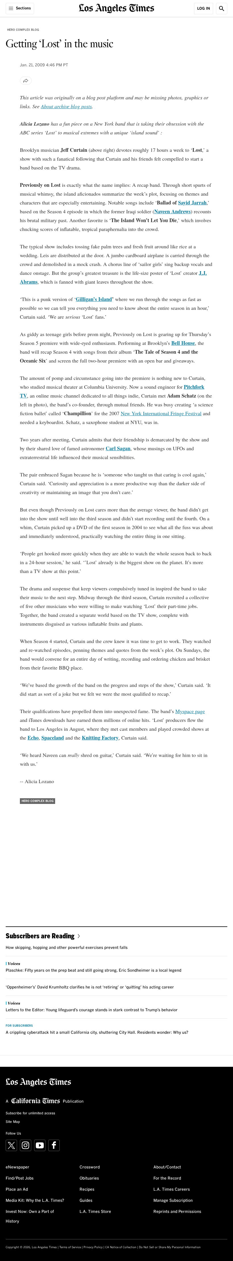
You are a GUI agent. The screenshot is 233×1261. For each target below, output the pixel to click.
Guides (86, 1201)
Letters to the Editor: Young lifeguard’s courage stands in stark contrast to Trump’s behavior (92, 1010)
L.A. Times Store (95, 1212)
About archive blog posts (66, 106)
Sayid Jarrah (192, 202)
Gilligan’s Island (94, 299)
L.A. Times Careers (171, 1190)
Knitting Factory (100, 737)
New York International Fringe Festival (161, 413)
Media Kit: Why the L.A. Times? (35, 1201)
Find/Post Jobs (20, 1178)
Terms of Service (70, 1247)
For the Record (167, 1178)
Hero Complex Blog (23, 29)
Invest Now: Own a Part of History (30, 1216)
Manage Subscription (173, 1201)
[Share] (26, 81)
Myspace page (190, 711)
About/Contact (167, 1167)
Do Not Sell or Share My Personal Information (170, 1247)
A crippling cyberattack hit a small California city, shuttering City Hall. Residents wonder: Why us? (97, 1033)
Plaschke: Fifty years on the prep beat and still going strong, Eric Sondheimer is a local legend (93, 971)
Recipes (87, 1190)
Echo (33, 737)
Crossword (90, 1167)
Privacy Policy (93, 1247)
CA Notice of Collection (120, 1247)
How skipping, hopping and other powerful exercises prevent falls (67, 948)
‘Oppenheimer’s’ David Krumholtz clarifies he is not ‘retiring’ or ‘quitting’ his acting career (90, 987)
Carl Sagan (118, 448)
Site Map (13, 1122)
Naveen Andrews (172, 211)
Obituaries (89, 1178)
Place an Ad (17, 1190)
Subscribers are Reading (40, 936)
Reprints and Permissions (177, 1212)
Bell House (183, 343)
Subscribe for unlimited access (30, 1113)
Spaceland (52, 737)
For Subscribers (19, 1025)
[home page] (116, 7)
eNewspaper (17, 1167)
